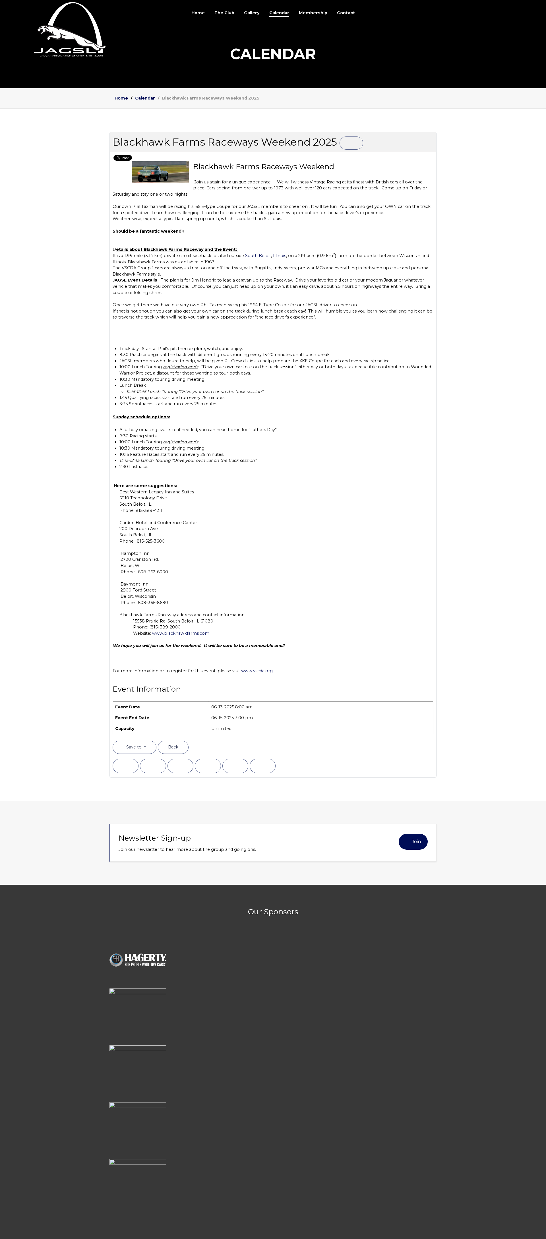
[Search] (486, 13)
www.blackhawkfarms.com (180, 633)
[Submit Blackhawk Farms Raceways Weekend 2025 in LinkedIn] (180, 766)
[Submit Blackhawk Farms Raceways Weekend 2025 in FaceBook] (125, 766)
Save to (134, 747)
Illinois (279, 255)
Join (416, 841)
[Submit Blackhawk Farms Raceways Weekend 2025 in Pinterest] (263, 766)
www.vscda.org (257, 670)
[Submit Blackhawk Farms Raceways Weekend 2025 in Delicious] (208, 766)
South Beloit (258, 255)
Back (173, 747)
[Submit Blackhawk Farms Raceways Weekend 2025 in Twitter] (153, 766)
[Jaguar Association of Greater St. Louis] (71, 29)
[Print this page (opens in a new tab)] (351, 142)
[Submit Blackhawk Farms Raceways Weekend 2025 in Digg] (235, 766)
